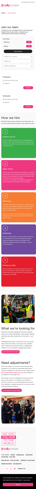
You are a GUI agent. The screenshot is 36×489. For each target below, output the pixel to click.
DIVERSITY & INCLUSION (28, 460)
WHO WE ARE (5, 460)
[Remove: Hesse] (29, 46)
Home (3, 13)
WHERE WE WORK (6, 463)
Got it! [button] (18, 484)
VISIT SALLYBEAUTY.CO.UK (27, 2)
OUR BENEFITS (17, 463)
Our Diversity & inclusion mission (12, 390)
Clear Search (18, 51)
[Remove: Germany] (29, 42)
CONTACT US (21, 468)
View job (28, 87)
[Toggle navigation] (33, 5)
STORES (12, 455)
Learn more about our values (11, 352)
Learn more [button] (26, 480)
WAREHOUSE (20, 455)
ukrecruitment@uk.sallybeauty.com (12, 372)
